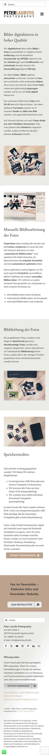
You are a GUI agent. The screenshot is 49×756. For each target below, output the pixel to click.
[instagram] (22, 646)
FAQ (25, 692)
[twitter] (11, 646)
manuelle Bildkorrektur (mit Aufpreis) (25, 301)
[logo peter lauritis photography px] (19, 11)
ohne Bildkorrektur (16, 294)
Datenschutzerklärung (15, 699)
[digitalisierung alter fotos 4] (24, 192)
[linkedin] (33, 646)
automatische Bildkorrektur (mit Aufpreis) (27, 298)
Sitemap (33, 692)
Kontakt (8, 692)
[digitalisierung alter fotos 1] (24, 372)
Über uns (17, 692)
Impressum (32, 699)
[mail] (39, 646)
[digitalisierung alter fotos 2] (24, 146)
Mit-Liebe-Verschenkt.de (25, 711)
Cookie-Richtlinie (12, 696)
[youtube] (17, 646)
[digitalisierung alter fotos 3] (24, 417)
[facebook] (6, 646)
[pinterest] (28, 646)
